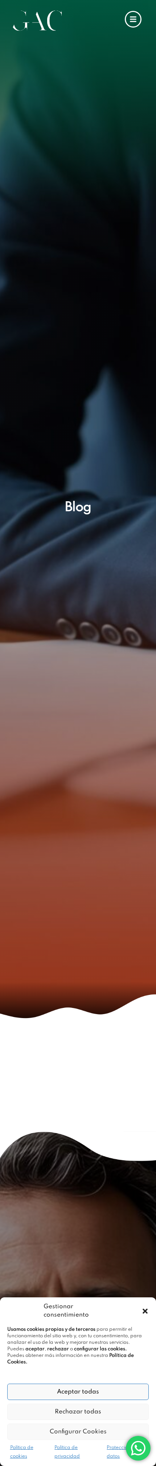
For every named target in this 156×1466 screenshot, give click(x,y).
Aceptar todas (78, 1392)
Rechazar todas (78, 1412)
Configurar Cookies (78, 1432)
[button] (145, 1311)
